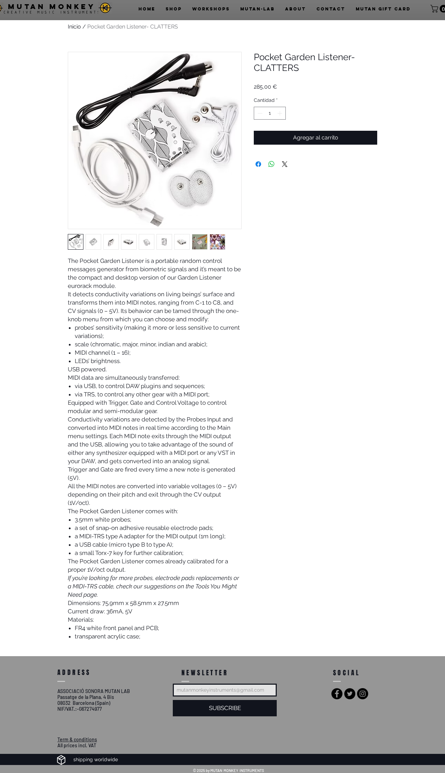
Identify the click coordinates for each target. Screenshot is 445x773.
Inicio (74, 26)
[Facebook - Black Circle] (336, 693)
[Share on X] (285, 164)
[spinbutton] (270, 113)
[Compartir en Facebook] (258, 164)
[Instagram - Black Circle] (362, 693)
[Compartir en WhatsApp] (271, 164)
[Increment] (280, 113)
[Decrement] (259, 113)
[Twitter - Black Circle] (349, 693)
